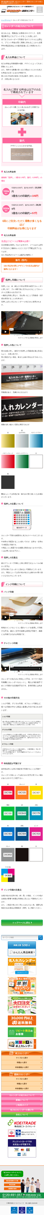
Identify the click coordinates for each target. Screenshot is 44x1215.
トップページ (6, 20)
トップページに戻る (21, 923)
